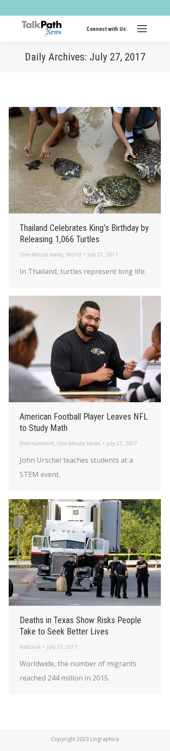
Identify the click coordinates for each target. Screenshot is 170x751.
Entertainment (37, 443)
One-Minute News (41, 254)
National (30, 647)
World (73, 254)
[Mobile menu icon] (142, 29)
